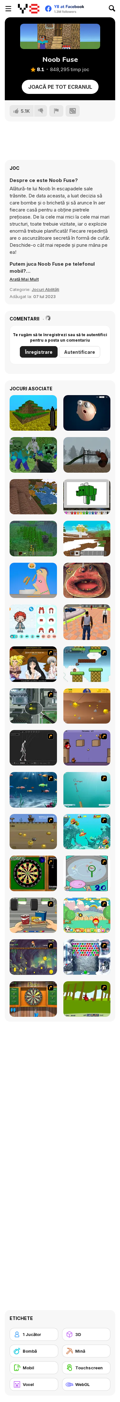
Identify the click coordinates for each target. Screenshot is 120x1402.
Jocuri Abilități (45, 289)
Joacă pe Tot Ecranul (60, 87)
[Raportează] (56, 111)
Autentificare (79, 352)
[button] (24, 279)
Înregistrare (38, 352)
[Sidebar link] (8, 8)
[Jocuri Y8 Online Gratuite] (28, 8)
